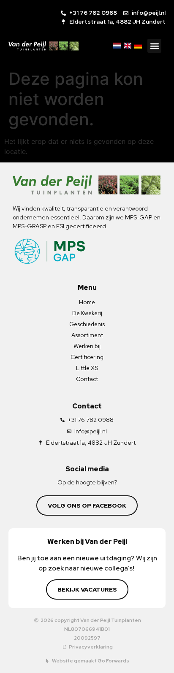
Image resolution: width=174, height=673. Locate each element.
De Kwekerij (87, 313)
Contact (87, 379)
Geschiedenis (87, 324)
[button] (154, 46)
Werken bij (87, 346)
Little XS (87, 368)
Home (87, 302)
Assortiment (87, 335)
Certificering (87, 357)
